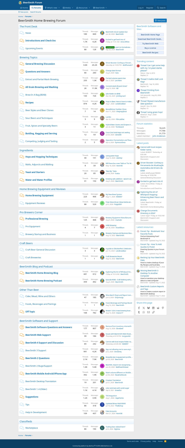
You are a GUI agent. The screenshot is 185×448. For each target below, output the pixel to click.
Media (68, 7)
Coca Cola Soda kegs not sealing (118, 132)
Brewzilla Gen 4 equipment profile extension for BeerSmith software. (131, 357)
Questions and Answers (37, 71)
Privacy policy (146, 441)
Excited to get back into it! (115, 39)
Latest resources (145, 227)
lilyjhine (117, 429)
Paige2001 (118, 204)
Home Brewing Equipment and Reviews (43, 189)
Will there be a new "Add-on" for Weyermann (122, 163)
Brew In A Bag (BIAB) (35, 94)
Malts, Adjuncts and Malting (39, 164)
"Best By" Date (111, 171)
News (28, 32)
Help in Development (36, 412)
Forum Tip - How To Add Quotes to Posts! (151, 245)
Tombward (120, 127)
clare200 (118, 135)
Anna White (125, 42)
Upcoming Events (34, 48)
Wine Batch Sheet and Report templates (121, 295)
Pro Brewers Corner (31, 212)
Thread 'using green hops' (151, 112)
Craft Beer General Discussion (40, 249)
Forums (37, 7)
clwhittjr (119, 158)
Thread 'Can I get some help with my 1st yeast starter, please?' (152, 68)
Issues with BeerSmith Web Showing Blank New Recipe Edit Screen (130, 334)
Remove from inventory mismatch (118, 326)
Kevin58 (119, 165)
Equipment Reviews (35, 203)
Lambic (108, 117)
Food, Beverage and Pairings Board (119, 303)
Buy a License (150, 48)
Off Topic (30, 311)
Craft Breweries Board (114, 256)
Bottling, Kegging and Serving (41, 133)
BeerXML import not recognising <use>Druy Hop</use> (126, 365)
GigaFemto (119, 398)
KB (117, 88)
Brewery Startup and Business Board (119, 233)
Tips (27, 404)
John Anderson (159, 136)
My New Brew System (114, 194)
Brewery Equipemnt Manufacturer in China (122, 218)
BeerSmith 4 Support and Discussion (44, 342)
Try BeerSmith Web (150, 43)
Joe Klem (118, 80)
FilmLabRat (120, 119)
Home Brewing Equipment (39, 195)
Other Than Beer (29, 289)
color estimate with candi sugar (117, 388)
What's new (52, 7)
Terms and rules (133, 441)
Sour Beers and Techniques (39, 118)
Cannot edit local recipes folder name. (120, 341)
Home (25, 7)
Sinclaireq (117, 351)
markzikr (118, 220)
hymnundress (120, 142)
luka (117, 73)
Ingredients (26, 150)
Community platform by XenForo (93, 446)
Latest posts (143, 143)
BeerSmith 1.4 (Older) (36, 389)
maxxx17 (119, 313)
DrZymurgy (119, 297)
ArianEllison (120, 227)
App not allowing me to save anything (120, 349)
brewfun (118, 390)
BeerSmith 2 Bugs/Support (38, 365)
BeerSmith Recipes (150, 52)
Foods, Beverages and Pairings (40, 304)
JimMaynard (120, 96)
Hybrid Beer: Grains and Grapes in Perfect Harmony (125, 124)
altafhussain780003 (130, 65)
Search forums (35, 12)
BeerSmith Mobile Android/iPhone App (46, 373)
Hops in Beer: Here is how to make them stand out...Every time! (129, 101)
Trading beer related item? (115, 427)
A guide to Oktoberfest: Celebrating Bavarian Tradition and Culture (130, 248)
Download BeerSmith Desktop (150, 39)
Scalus (117, 173)
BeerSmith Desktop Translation (40, 381)
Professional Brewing (36, 218)
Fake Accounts (111, 411)
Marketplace (31, 427)
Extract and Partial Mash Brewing (42, 79)
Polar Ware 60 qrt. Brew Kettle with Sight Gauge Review (126, 202)
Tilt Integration (111, 396)
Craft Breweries (33, 257)
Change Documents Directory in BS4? (148, 211)
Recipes (29, 102)
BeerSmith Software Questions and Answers (48, 327)
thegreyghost (121, 111)
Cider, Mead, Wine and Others (40, 296)
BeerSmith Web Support (38, 334)
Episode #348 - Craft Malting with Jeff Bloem (122, 280)
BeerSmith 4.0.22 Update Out (116, 32)
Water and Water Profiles (38, 179)
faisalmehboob (120, 375)
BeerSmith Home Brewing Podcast (43, 280)
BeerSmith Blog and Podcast (36, 266)
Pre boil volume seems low (116, 78)
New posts (24, 12)
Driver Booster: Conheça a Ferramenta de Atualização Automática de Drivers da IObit (152, 166)
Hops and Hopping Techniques (41, 156)
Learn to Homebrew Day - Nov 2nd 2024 (125, 47)
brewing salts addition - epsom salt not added (123, 179)
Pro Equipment (32, 226)
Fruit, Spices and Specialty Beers (41, 125)
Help (154, 441)
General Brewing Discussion (40, 63)
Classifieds (26, 421)
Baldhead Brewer (122, 367)
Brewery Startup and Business (40, 234)
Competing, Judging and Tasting (41, 141)
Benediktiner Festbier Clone (116, 109)
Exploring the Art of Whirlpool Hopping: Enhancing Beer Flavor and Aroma (152, 196)
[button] (59, 7)
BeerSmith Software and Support (39, 321)
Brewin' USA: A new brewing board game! (121, 310)
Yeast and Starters (35, 172)
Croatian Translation (113, 380)
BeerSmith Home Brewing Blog (41, 272)
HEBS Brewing (111, 225)
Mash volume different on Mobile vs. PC (121, 372)
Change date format (113, 70)
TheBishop (119, 406)
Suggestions (31, 396)
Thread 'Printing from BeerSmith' (149, 91)
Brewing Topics (28, 57)
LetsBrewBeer (120, 104)
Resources (83, 7)
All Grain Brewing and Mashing (41, 87)
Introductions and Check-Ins (40, 40)
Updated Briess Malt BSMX (116, 403)
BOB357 (119, 197)
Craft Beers (26, 243)
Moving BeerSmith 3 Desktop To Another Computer (149, 273)
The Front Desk (28, 26)
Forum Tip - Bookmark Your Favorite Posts (152, 232)
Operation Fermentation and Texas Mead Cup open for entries (129, 140)
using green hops (112, 156)
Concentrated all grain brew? (116, 86)
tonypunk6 (126, 336)
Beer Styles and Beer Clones (39, 110)
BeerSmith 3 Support (35, 350)
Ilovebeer (119, 328)
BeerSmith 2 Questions (37, 358)
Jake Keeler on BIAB (113, 94)
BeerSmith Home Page (150, 34)
